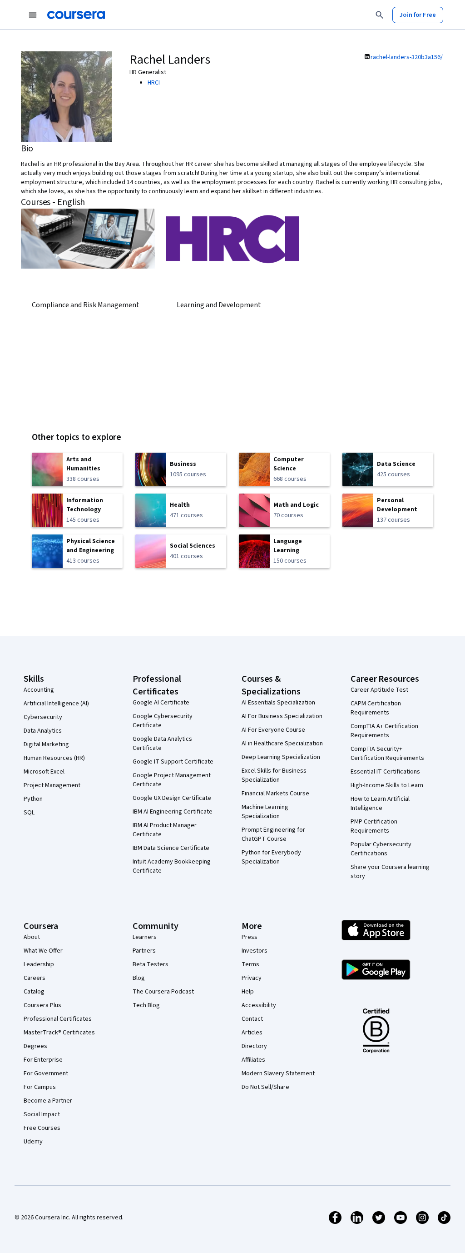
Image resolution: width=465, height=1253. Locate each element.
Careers (34, 978)
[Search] (380, 15)
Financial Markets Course (275, 793)
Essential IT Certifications (385, 771)
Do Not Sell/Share (265, 1087)
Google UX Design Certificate (172, 798)
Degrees (35, 1046)
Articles (252, 1032)
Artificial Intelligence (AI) (56, 703)
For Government (46, 1073)
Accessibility (259, 1005)
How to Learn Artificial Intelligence (380, 803)
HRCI (154, 82)
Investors (254, 950)
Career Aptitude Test (379, 689)
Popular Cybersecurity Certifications (381, 849)
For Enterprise (43, 1059)
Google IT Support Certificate (173, 761)
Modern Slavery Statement (278, 1073)
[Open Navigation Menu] (33, 15)
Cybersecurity (43, 717)
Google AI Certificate (161, 702)
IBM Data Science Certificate (171, 848)
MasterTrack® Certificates (59, 1032)
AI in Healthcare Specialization (282, 743)
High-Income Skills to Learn (387, 785)
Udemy (33, 1141)
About (32, 937)
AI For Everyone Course (273, 729)
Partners (144, 950)
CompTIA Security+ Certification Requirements (387, 753)
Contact (252, 1018)
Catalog (34, 991)
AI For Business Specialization (282, 716)
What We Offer (43, 950)
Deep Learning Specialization (281, 757)
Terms (250, 964)
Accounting (39, 689)
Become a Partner (48, 1100)
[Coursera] (76, 15)
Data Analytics (43, 730)
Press (249, 937)
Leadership (39, 964)
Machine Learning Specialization (265, 812)
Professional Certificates (58, 1018)
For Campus (40, 1087)
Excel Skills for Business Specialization (274, 775)
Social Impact (42, 1114)
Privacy (252, 978)
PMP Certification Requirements (374, 826)
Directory (254, 1046)
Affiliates (253, 1059)
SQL (29, 812)
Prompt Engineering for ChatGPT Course (273, 834)
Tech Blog (146, 1005)
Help (248, 991)
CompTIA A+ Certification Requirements (384, 731)
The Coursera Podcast (163, 991)
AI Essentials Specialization (278, 702)
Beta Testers (150, 964)
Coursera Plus (42, 1005)
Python (33, 799)
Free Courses (42, 1128)
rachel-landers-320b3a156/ (407, 57)
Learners (145, 937)
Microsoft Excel (44, 771)
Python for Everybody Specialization (271, 857)
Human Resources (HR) (54, 758)
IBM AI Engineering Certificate (173, 811)
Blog (139, 978)
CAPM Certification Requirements (376, 708)
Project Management (52, 785)
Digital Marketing (46, 744)
